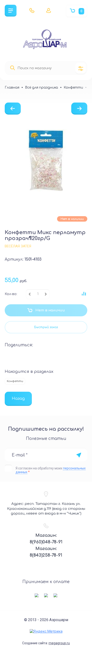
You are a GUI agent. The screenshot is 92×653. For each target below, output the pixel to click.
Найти (12, 68)
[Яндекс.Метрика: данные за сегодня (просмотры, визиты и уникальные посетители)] (46, 631)
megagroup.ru (59, 643)
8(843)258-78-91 (46, 555)
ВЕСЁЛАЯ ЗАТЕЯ (18, 246)
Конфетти (15, 381)
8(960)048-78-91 (46, 542)
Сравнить (83, 293)
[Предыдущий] (13, 109)
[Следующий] (79, 109)
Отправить (79, 455)
